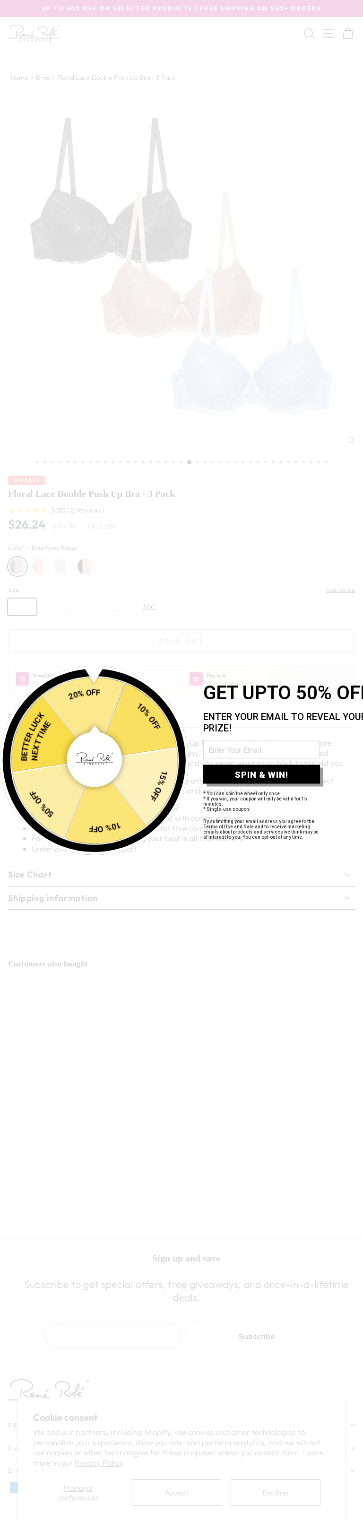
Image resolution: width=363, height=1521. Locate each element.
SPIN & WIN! (261, 774)
